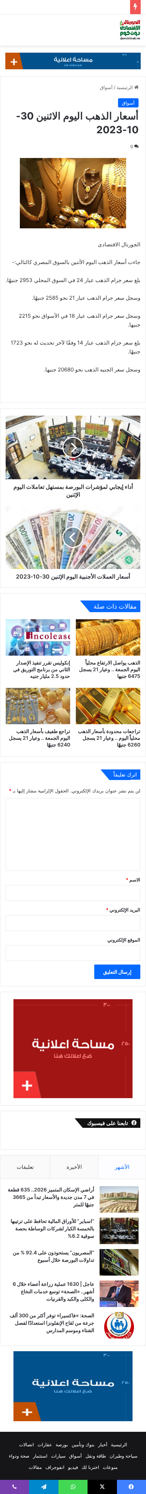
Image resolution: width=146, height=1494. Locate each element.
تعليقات (25, 1167)
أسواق (106, 87)
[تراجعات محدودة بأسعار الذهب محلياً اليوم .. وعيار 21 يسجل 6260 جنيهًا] (108, 706)
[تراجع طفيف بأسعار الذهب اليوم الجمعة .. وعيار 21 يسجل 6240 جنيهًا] (38, 706)
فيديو (73, 1467)
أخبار (102, 1444)
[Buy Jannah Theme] (73, 60)
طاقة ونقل (95, 1456)
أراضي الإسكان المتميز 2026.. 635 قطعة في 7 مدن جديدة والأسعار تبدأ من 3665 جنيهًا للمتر (51, 1197)
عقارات (45, 1444)
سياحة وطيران (123, 1456)
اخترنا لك (90, 1467)
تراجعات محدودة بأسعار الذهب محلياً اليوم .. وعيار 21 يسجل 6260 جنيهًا (109, 738)
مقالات (35, 1467)
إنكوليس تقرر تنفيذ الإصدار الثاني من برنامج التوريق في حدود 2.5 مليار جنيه (41, 669)
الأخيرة (74, 1167)
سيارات (58, 1456)
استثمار (40, 1456)
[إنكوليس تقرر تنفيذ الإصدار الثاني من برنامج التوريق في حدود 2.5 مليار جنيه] (38, 637)
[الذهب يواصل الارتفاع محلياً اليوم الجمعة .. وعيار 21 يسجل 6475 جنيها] (108, 637)
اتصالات (26, 1444)
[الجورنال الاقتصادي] (130, 30)
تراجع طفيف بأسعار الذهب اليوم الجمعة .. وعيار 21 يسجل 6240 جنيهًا (39, 738)
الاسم (133, 880)
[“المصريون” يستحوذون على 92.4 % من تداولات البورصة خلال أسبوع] (119, 1262)
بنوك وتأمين (83, 1444)
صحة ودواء (19, 1456)
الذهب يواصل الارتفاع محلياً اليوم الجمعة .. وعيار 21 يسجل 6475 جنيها (109, 669)
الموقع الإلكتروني (123, 940)
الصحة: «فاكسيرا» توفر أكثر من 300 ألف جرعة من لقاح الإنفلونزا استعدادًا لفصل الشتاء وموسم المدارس (52, 1322)
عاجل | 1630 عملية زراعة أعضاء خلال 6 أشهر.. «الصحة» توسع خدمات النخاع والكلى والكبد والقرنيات (53, 1291)
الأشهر (122, 1167)
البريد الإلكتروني (123, 910)
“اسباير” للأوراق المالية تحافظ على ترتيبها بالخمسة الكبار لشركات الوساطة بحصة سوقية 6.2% (52, 1228)
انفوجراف (54, 1467)
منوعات (110, 1467)
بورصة (62, 1444)
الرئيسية (125, 87)
